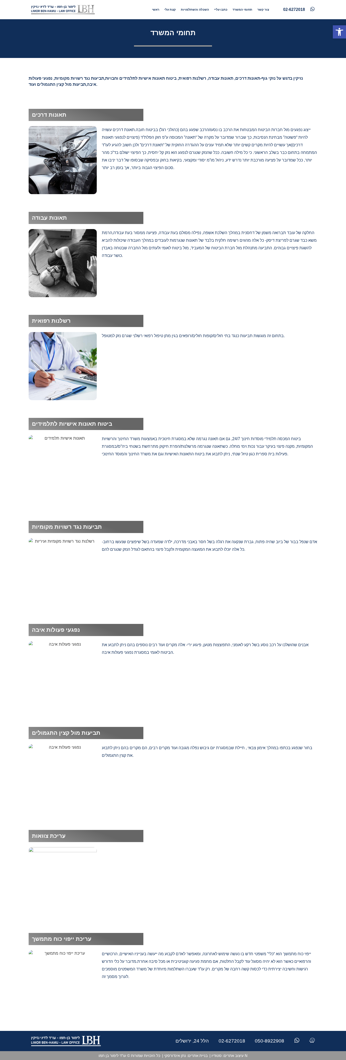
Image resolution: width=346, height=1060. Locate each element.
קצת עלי (170, 9)
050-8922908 (269, 1041)
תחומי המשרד (242, 9)
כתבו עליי (220, 9)
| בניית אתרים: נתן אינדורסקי (185, 1055)
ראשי (155, 9)
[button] (339, 31)
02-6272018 (232, 1041)
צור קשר (263, 9)
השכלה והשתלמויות (195, 9)
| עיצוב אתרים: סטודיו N (228, 1055)
